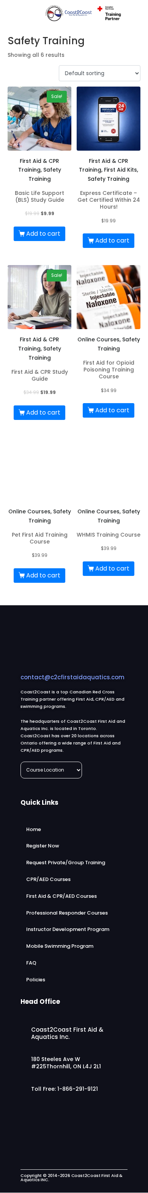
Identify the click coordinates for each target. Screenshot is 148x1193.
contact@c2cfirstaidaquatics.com (72, 677)
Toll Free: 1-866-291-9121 (64, 1089)
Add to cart (43, 233)
